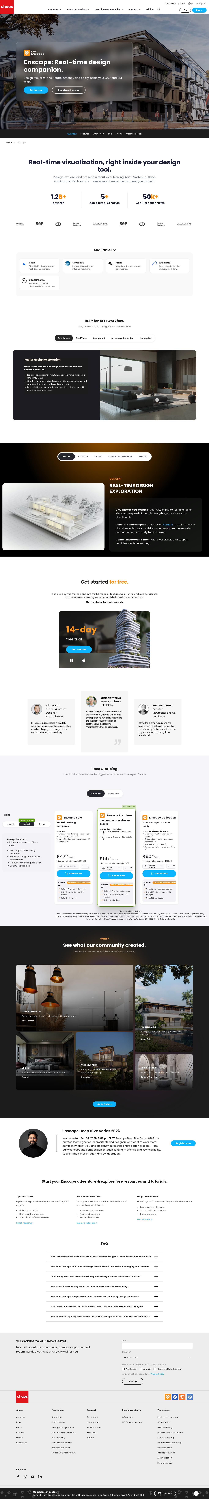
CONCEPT (67, 456)
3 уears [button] (42, 824)
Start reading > (25, 1222)
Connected (99, 338)
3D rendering (163, 1422)
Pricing (119, 133)
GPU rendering (164, 1427)
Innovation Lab (164, 1447)
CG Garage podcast (132, 1422)
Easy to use (64, 338)
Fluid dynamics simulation (170, 1432)
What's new (98, 133)
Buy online (57, 1417)
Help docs (92, 1432)
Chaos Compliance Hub (63, 1452)
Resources (92, 1417)
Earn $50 (167, 1493)
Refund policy (58, 1437)
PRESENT (142, 456)
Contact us (21, 1442)
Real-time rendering (167, 1417)
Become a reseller (61, 1447)
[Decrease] (88, 867)
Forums (90, 1437)
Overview (72, 133)
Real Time (81, 338)
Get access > (144, 1219)
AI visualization (164, 1457)
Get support (93, 1422)
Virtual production (166, 1452)
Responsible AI (164, 1463)
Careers (20, 1432)
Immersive (145, 338)
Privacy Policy (157, 1373)
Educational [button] (113, 793)
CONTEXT (83, 456)
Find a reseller (58, 1422)
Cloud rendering (165, 1437)
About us (20, 1417)
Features (84, 133)
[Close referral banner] (196, 1493)
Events (19, 1437)
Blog (18, 1422)
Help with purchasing (62, 1442)
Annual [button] (26, 823)
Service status (94, 1427)
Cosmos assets (134, 133)
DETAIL (98, 456)
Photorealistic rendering (169, 1442)
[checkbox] (152, 1369)
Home (9, 142)
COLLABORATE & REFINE (120, 456)
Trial (110, 133)
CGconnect (127, 1417)
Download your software (64, 1432)
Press (19, 1427)
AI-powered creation (122, 338)
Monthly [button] (11, 824)
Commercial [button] (95, 793)
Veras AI (168, 524)
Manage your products (63, 1427)
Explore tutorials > (87, 1222)
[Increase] (88, 865)
